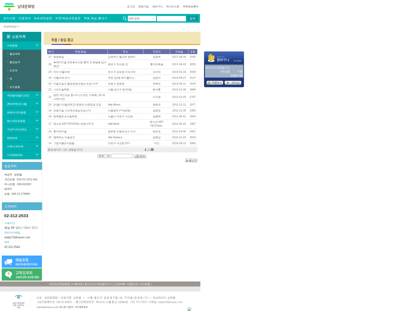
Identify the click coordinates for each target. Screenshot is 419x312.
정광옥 (157, 56)
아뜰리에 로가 (61, 77)
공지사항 (9, 18)
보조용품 (15, 87)
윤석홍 (157, 89)
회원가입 (143, 6)
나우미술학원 (61, 89)
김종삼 (157, 137)
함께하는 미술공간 (64, 137)
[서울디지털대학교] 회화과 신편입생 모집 (77, 104)
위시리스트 (172, 6)
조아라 (157, 71)
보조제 (13, 70)
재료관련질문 (43, 18)
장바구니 (157, 6)
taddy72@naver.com (17, 237)
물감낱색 (15, 62)
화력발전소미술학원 (65, 116)
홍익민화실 (156, 64)
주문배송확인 (191, 6)
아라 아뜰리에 (61, 71)
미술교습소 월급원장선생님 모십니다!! (75, 83)
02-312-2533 (16, 215)
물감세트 (15, 53)
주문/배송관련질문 (68, 18)
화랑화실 (58, 56)
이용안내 (25, 18)
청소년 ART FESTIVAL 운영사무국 (73, 123)
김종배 (157, 116)
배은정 (157, 131)
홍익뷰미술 (60, 131)
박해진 (157, 83)
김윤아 (157, 77)
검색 (192, 18)
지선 (156, 143)
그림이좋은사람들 (63, 143)
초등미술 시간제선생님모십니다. (72, 110)
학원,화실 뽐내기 (95, 18)
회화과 (157, 104)
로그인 (131, 6)
